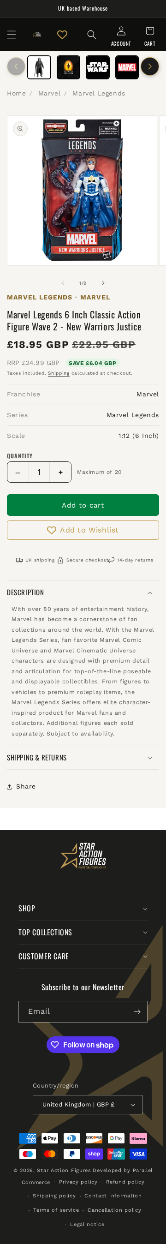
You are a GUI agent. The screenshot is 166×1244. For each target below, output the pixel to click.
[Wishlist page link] (62, 35)
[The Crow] (39, 67)
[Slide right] (150, 66)
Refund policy (125, 1182)
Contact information (113, 1196)
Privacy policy (78, 1182)
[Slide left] (16, 66)
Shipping (59, 373)
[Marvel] (127, 67)
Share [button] (26, 786)
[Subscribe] (137, 1012)
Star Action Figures (64, 1170)
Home (16, 93)
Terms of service (56, 1210)
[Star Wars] (98, 67)
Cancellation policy (114, 1210)
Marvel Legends (98, 93)
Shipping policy (54, 1196)
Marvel (49, 93)
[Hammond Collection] (69, 67)
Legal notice (87, 1224)
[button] (11, 34)
